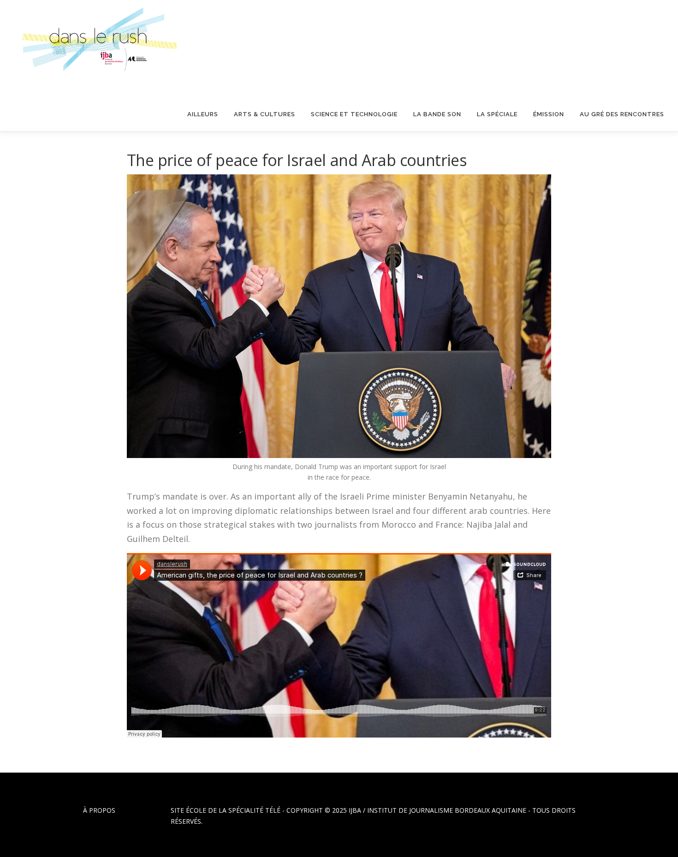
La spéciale (497, 114)
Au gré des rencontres (622, 114)
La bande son (437, 114)
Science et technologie (354, 114)
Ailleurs (202, 114)
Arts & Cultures (264, 114)
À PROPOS (99, 810)
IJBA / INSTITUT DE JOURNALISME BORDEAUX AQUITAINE (437, 810)
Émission (548, 114)
